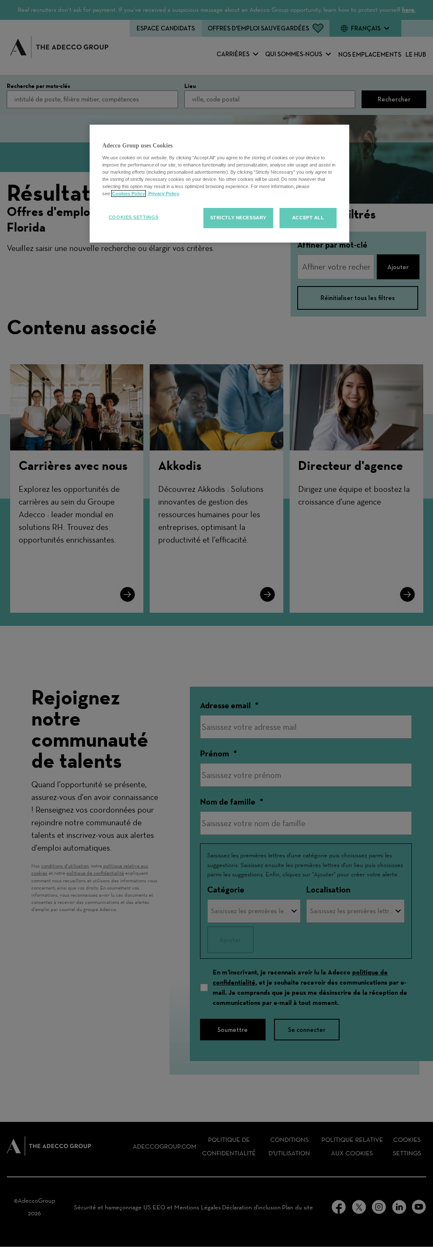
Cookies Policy (128, 193)
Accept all (308, 217)
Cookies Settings (134, 217)
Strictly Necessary (238, 217)
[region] (219, 184)
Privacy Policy (163, 193)
